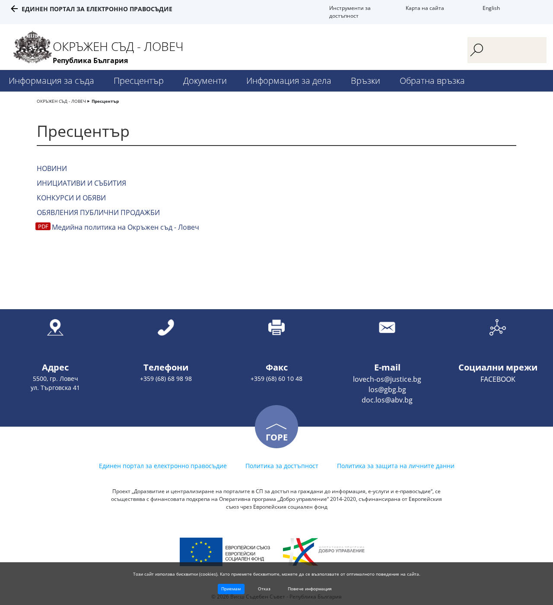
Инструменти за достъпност (350, 11)
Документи (205, 80)
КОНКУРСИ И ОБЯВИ (71, 198)
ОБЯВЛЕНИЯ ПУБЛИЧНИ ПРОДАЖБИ (98, 212)
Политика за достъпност (281, 466)
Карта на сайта (425, 8)
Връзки (365, 80)
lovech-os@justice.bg (387, 379)
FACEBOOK (497, 379)
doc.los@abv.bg (387, 400)
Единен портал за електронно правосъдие (97, 9)
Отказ (264, 589)
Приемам (231, 589)
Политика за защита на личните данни (395, 466)
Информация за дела (288, 80)
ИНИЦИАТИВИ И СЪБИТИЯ (81, 183)
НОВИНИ (52, 168)
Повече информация (310, 589)
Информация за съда (51, 80)
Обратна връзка (432, 80)
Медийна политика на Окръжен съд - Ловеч (125, 227)
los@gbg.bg (387, 389)
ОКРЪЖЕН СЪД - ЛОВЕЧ (61, 101)
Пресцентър (139, 80)
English (491, 8)
